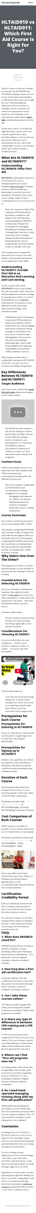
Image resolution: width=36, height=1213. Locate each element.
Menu (30, 2)
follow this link (17, 186)
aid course (14, 595)
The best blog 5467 (11, 2)
